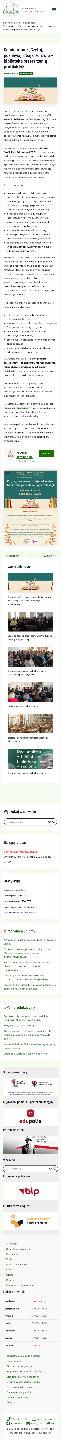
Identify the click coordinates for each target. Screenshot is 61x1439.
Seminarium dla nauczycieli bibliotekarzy (27, 772)
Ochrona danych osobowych (21, 1386)
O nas (9, 1269)
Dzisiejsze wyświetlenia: (15, 890)
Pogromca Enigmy (21, 931)
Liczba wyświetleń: (12, 901)
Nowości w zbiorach (16, 1264)
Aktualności (12, 1243)
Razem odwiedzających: (15, 907)
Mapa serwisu (14, 1360)
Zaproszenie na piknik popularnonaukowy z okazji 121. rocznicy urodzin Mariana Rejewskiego (27, 966)
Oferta (9, 1274)
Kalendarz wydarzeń (17, 1397)
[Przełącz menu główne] (54, 10)
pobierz (46, 453)
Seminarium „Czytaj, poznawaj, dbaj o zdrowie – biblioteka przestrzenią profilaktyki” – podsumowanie (30, 600)
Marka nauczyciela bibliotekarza (23, 706)
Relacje (10, 1279)
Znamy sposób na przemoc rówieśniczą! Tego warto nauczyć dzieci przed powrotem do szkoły (29, 1035)
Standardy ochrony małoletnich (23, 1376)
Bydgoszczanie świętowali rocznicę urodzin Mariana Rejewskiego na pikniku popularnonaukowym (27, 953)
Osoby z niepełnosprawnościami (23, 1381)
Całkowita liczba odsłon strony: (19, 912)
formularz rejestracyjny (17, 407)
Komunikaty (12, 1254)
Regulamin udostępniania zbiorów (24, 1371)
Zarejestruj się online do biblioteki (23, 1355)
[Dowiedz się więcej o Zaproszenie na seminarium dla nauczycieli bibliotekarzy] (30, 723)
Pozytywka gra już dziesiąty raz (21, 1025)
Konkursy (11, 1259)
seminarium (26, 73)
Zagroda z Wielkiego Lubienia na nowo (25, 1053)
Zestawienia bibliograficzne (20, 1285)
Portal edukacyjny (21, 1007)
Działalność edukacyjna (18, 1248)
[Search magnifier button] (54, 822)
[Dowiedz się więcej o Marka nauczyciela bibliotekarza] (30, 691)
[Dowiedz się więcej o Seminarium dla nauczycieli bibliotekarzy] (30, 758)
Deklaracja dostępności (19, 1392)
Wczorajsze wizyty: (13, 895)
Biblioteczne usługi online (19, 1366)
